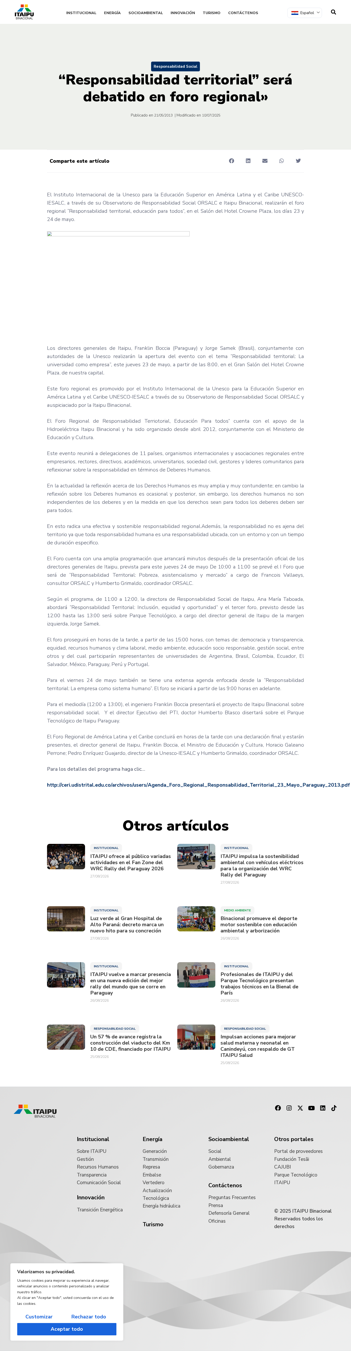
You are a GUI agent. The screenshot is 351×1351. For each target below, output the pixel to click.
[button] (231, 161)
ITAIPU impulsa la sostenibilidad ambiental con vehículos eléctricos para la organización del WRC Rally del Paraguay (261, 865)
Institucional (81, 13)
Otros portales (293, 1139)
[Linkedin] (322, 1108)
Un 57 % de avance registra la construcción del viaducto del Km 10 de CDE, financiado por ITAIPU (130, 1043)
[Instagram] (289, 1108)
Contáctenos (243, 13)
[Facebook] (277, 1108)
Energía (112, 13)
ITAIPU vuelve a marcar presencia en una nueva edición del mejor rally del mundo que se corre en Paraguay (130, 983)
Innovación (183, 13)
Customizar (39, 1316)
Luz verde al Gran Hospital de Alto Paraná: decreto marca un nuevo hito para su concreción (127, 924)
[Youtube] (311, 1108)
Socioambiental (145, 13)
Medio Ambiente (237, 910)
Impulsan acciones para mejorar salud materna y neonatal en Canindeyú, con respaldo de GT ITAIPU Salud (258, 1046)
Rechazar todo (88, 1316)
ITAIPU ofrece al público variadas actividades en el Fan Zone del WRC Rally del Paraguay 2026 (130, 862)
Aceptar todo (67, 1329)
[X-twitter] (300, 1108)
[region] (66, 1302)
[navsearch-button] (333, 12)
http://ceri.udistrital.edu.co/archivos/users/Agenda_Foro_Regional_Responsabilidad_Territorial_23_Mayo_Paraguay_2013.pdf (198, 784)
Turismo (211, 13)
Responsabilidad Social (175, 66)
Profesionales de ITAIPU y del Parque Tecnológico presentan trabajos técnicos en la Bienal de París (259, 983)
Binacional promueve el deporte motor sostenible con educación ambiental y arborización (258, 924)
